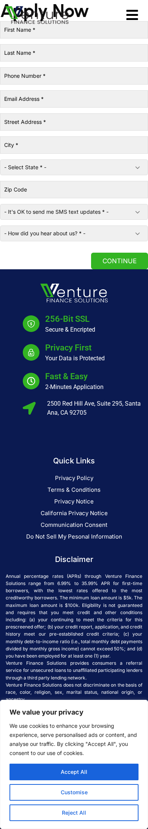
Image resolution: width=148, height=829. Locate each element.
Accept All (74, 772)
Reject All (74, 812)
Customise (74, 792)
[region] (74, 764)
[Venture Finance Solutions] (37, 14)
